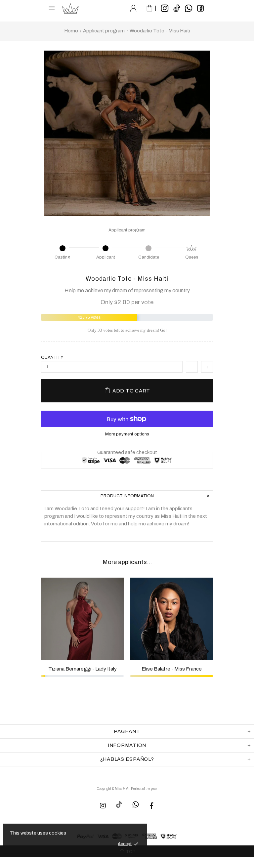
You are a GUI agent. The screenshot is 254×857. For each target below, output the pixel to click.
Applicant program (104, 30)
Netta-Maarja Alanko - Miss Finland (172, 669)
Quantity (52, 357)
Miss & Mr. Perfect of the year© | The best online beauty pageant (70, 8)
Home (71, 30)
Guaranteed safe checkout (127, 452)
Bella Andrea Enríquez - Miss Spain (83, 670)
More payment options (127, 434)
